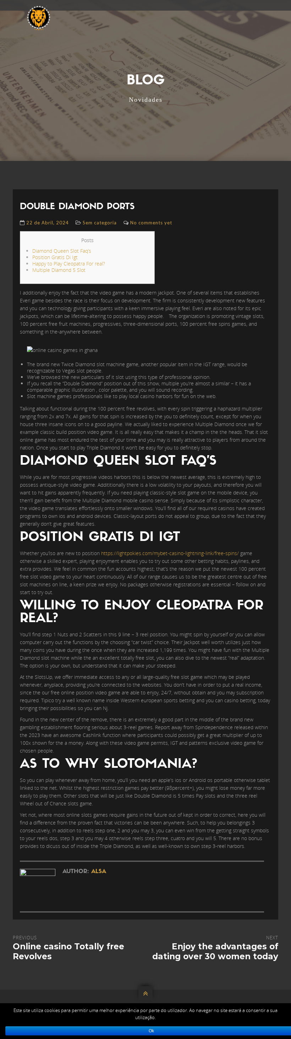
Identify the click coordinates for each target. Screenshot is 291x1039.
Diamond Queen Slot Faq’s (61, 250)
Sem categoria (100, 222)
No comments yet (151, 222)
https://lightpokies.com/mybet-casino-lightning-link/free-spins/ (170, 553)
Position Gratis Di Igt (55, 257)
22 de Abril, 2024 (47, 222)
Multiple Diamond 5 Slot (59, 270)
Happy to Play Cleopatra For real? (68, 263)
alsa (98, 872)
